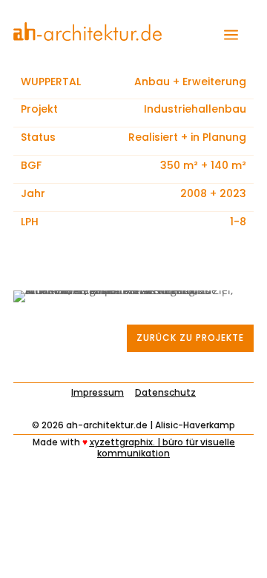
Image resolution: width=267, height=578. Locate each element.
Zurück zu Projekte (190, 337)
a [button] (231, 35)
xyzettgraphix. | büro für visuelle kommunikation (162, 447)
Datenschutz (165, 392)
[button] (26, 551)
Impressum (97, 392)
